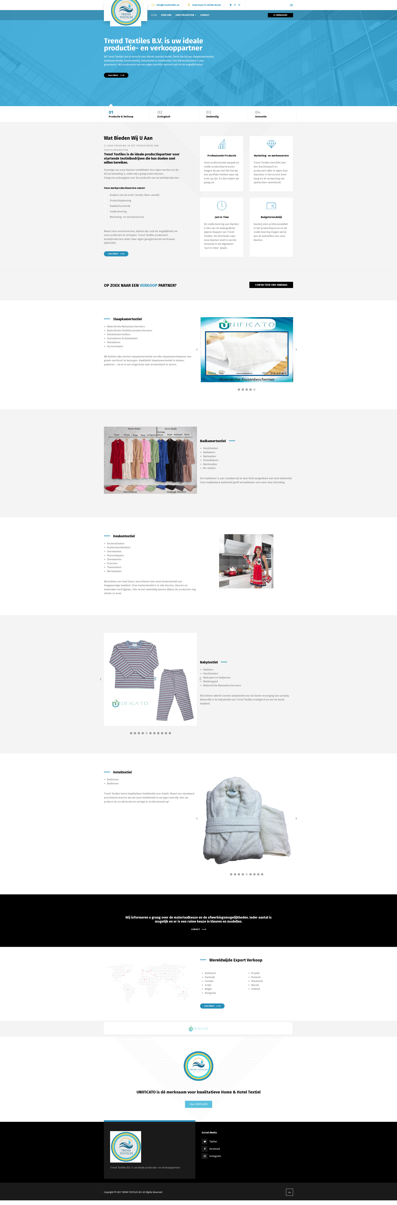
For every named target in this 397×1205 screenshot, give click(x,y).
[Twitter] (230, 5)
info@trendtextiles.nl (167, 5)
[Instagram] (239, 5)
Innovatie (261, 114)
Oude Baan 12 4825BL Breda (206, 5)
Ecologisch (163, 114)
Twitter (213, 1200)
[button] (198, 1163)
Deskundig (212, 114)
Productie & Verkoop (121, 114)
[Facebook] (234, 5)
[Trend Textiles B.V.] (125, 10)
